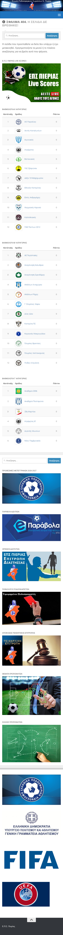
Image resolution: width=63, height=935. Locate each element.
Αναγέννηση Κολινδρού (34, 265)
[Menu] (59, 14)
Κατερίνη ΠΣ (30, 324)
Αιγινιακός (29, 140)
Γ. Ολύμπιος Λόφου (32, 304)
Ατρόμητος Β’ (30, 421)
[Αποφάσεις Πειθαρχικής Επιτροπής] (31, 665)
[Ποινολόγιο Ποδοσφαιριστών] (31, 624)
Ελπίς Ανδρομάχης (32, 197)
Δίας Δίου (28, 314)
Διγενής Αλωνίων (32, 431)
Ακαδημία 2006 (30, 391)
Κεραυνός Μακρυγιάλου (34, 334)
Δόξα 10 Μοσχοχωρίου (33, 178)
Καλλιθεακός (30, 217)
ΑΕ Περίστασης (31, 255)
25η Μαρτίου (29, 411)
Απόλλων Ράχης (31, 294)
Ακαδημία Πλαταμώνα (33, 401)
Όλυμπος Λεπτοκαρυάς (34, 353)
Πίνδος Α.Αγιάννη (31, 363)
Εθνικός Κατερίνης (32, 188)
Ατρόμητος (29, 150)
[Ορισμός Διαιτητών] (31, 580)
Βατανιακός (29, 159)
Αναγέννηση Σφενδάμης (34, 275)
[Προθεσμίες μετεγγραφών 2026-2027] (31, 503)
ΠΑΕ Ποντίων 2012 (32, 227)
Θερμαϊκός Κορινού (32, 207)
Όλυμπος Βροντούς (32, 343)
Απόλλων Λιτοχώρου (33, 285)
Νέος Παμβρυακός (32, 441)
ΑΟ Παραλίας (30, 122)
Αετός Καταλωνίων (32, 131)
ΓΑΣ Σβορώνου (30, 168)
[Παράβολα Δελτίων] (31, 540)
